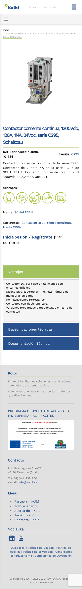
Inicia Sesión (15, 237)
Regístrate (42, 237)
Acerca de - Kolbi (27, 511)
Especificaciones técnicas (30, 329)
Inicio (6, 30)
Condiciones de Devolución (53, 555)
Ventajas (15, 272)
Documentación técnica (29, 343)
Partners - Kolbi (26, 501)
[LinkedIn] (12, 539)
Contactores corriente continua (46, 223)
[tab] (41, 271)
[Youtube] (21, 539)
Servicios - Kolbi (26, 515)
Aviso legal (18, 547)
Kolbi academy (25, 506)
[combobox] (52, 7)
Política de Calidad (41, 547)
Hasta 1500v (12, 227)
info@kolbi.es (28, 482)
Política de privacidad (38, 551)
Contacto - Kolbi (27, 520)
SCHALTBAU (23, 212)
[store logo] (14, 7)
